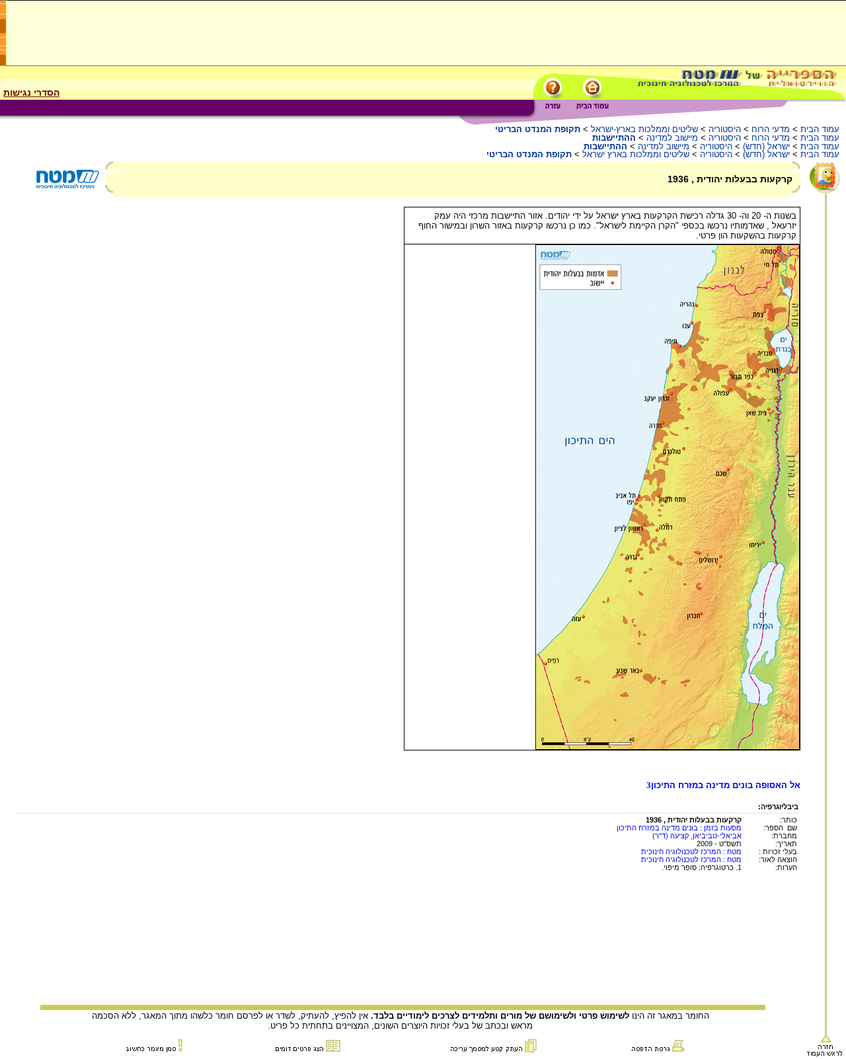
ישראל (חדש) (766, 146)
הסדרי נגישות (31, 92)
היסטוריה (725, 129)
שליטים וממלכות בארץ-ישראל (644, 129)
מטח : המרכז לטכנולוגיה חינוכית (691, 852)
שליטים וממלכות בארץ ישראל (635, 154)
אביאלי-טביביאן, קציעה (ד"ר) (697, 836)
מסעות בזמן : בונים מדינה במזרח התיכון (679, 828)
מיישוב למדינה (672, 138)
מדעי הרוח (770, 129)
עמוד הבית (819, 129)
